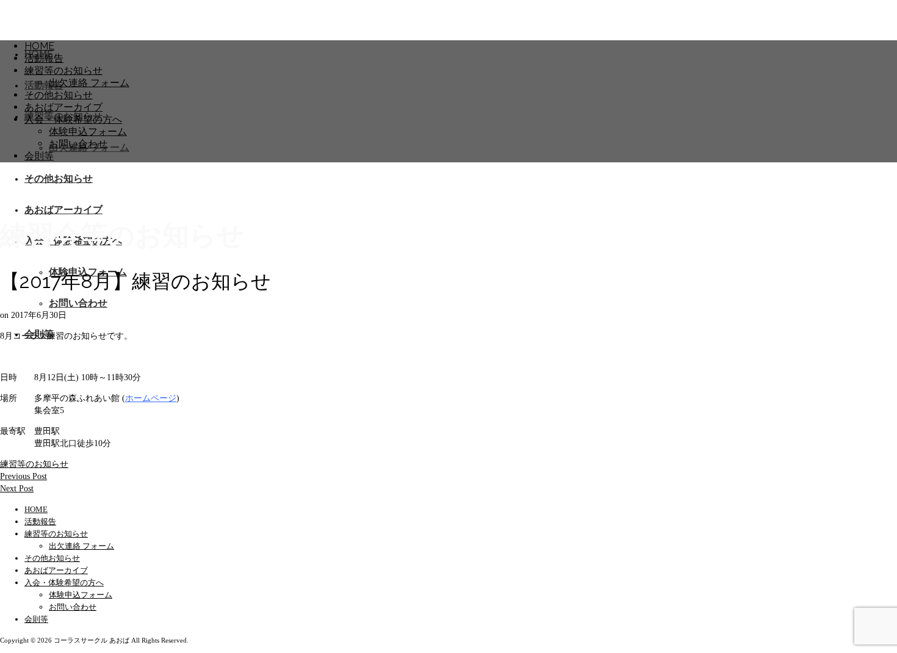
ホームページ (150, 398)
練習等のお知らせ (34, 464)
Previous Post (23, 476)
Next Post (17, 488)
